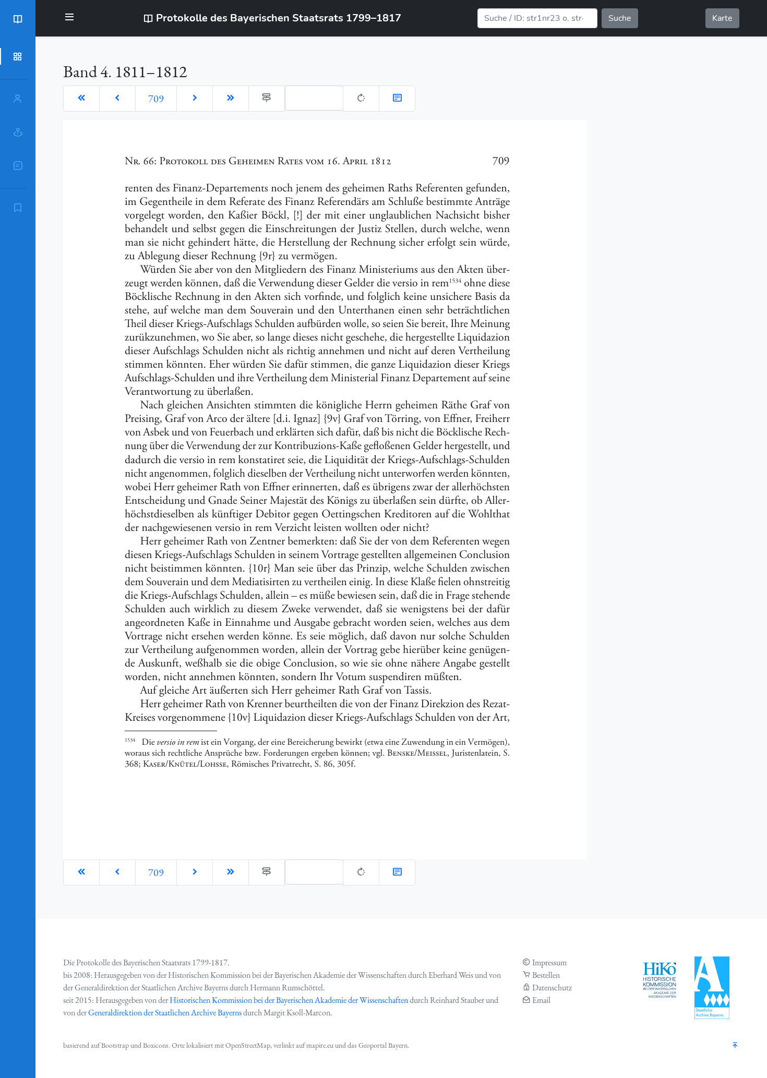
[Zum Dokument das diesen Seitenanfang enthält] (397, 99)
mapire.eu (319, 1045)
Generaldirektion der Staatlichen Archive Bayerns (165, 1012)
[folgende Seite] (194, 99)
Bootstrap (115, 1045)
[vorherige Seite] (117, 99)
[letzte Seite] (230, 99)
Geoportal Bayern (383, 1045)
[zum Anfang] (735, 1045)
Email (541, 1000)
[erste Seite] (81, 99)
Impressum (549, 962)
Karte (722, 18)
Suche (619, 18)
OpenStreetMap (247, 1045)
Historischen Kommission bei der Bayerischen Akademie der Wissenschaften (289, 1000)
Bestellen (546, 975)
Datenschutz (552, 987)
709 (156, 98)
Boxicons (156, 1045)
